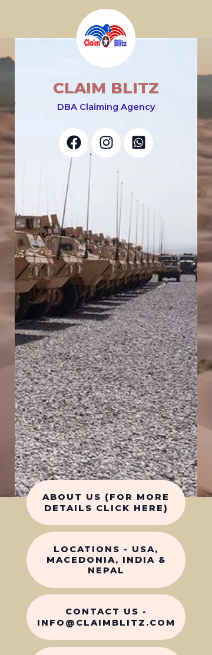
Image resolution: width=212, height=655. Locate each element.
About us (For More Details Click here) (106, 502)
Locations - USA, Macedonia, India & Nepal (106, 560)
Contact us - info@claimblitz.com (106, 616)
